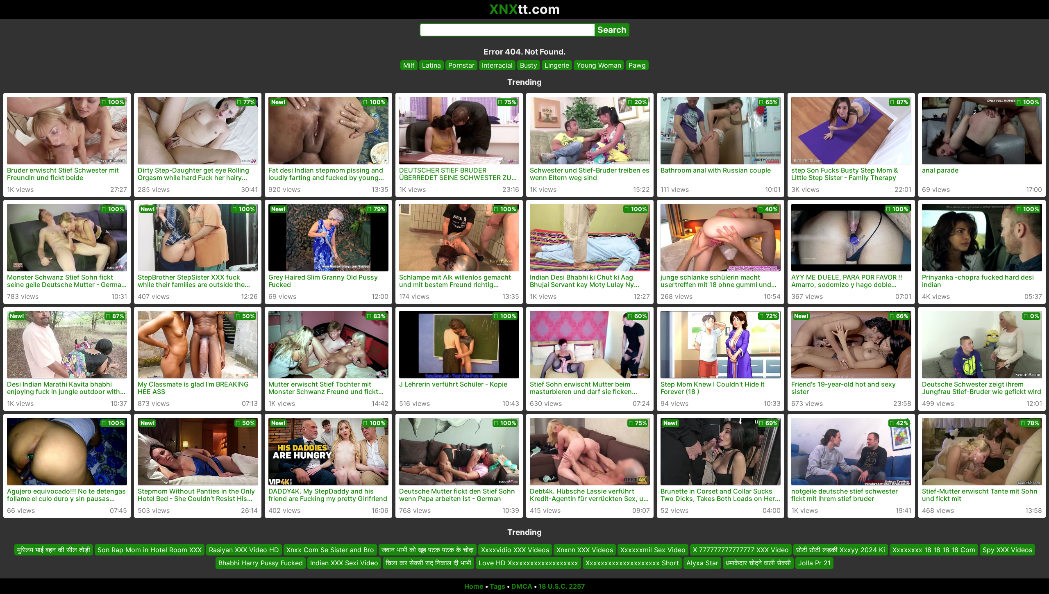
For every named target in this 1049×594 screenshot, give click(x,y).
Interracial (497, 65)
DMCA (521, 586)
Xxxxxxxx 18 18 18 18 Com (933, 550)
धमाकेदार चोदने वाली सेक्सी (758, 563)
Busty (528, 65)
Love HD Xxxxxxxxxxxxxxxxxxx (528, 563)
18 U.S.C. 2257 (561, 586)
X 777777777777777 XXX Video (741, 550)
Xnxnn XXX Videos (584, 550)
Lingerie (557, 65)
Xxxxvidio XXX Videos (515, 550)
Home (474, 586)
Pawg (637, 65)
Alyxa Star (702, 563)
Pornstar (461, 65)
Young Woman (599, 65)
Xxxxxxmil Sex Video (653, 550)
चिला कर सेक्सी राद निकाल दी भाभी (428, 563)
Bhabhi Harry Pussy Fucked (260, 563)
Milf (409, 65)
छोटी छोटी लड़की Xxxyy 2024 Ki (840, 550)
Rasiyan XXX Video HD (244, 550)
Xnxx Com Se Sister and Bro (330, 550)
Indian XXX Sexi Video (344, 563)
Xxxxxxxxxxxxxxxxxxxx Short (632, 563)
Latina (431, 65)
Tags (497, 586)
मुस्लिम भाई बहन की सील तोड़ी (53, 550)
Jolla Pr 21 (814, 563)
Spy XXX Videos (1007, 550)
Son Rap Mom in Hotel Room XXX (150, 550)
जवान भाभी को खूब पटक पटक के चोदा (427, 550)
